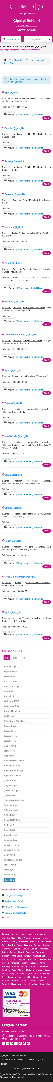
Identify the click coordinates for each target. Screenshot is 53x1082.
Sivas (43, 977)
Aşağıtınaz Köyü (11, 701)
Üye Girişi (31, 13)
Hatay (14, 959)
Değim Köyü (9, 815)
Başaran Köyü (10, 735)
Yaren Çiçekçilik (13, 474)
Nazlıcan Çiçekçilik (15, 227)
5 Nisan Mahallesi (27, 233)
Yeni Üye (22, 13)
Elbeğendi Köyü (11, 849)
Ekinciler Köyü (11, 839)
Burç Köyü (9, 755)
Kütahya (6, 966)
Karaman (33, 966)
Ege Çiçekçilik (12, 92)
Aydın (5, 941)
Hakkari (5, 959)
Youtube (20, 1043)
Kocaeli (34, 962)
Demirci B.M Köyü (12, 820)
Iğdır (29, 959)
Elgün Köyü (9, 854)
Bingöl (41, 941)
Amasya (27, 938)
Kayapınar (16, 200)
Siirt (29, 977)
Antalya (36, 938)
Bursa (19, 945)
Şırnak (15, 980)
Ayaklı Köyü (9, 716)
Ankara (15, 934)
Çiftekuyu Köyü (11, 790)
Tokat (33, 980)
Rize (4, 977)
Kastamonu (45, 959)
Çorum (26, 948)
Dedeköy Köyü (11, 805)
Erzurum (40, 952)
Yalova (35, 984)
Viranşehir (41, 60)
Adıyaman (40, 934)
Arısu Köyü (9, 691)
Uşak (13, 984)
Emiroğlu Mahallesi (13, 859)
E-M (15, 657)
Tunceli (5, 984)
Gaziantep (17, 955)
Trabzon (41, 980)
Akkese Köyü (10, 676)
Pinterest (24, 1043)
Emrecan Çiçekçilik (15, 194)
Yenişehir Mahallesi (32, 268)
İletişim (4, 1063)
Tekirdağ (24, 980)
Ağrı (20, 938)
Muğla (5, 973)
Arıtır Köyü (9, 696)
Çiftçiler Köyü (10, 785)
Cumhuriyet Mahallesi (14, 800)
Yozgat (27, 984)
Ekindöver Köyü (11, 844)
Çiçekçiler (4, 1055)
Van (19, 984)
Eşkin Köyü (9, 62)
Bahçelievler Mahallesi (14, 721)
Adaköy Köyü (10, 666)
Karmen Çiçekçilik (14, 301)
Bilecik (33, 941)
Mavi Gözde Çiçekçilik (16, 436)
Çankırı (17, 948)
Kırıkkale (44, 966)
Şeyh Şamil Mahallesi (37, 582)
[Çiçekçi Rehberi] (5, 60)
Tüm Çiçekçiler (15, 60)
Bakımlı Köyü (10, 725)
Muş (12, 973)
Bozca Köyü (9, 750)
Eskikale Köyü (10, 874)
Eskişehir (6, 955)
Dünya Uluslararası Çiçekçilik (20, 334)
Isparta (22, 959)
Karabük (6, 969)
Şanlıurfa (29, 60)
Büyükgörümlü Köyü (13, 770)
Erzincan (30, 952)
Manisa (39, 969)
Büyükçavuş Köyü (12, 765)
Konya (42, 962)
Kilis (14, 969)
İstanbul (6, 934)
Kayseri (5, 962)
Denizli (34, 948)
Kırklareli (15, 962)
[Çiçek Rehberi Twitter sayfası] (31, 25)
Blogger (11, 1043)
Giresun (27, 955)
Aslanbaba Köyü (12, 706)
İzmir (23, 934)
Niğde (29, 973)
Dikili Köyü (9, 825)
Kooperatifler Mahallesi (34, 307)
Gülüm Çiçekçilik (14, 403)
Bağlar (15, 98)
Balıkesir (23, 941)
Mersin (21, 969)
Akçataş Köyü (10, 671)
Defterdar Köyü (11, 810)
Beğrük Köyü (10, 740)
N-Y (23, 657)
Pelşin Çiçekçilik (13, 540)
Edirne (13, 952)
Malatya (30, 969)
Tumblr (16, 1043)
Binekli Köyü (10, 745)
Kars (35, 959)
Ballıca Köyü (10, 730)
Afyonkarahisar (9, 938)
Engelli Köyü (10, 864)
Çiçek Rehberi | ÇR (30, 1068)
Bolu (4, 945)
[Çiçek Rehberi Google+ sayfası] (33, 25)
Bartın (46, 945)
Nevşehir (20, 973)
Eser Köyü (8, 869)
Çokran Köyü (10, 795)
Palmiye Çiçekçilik (14, 128)
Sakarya (12, 977)
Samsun (21, 977)
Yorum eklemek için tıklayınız (30, 114)
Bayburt (28, 945)
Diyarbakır (6, 98)
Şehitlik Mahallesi (33, 134)
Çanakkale (7, 948)
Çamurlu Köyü (10, 780)
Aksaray (13, 941)
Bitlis (48, 941)
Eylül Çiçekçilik (13, 370)
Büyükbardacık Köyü (14, 760)
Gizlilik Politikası (19, 1055)
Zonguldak (45, 984)
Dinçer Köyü (9, 830)
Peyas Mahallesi (30, 200)
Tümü (46, 118)
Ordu (36, 973)
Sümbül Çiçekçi (13, 507)
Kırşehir (24, 962)
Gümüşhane (39, 955)
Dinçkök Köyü (10, 835)
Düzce (5, 952)
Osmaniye (45, 973)
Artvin (45, 938)
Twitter (7, 1043)
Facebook (3, 1043)
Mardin (48, 969)
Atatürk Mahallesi (12, 711)
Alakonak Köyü (11, 681)
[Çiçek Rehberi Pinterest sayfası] (36, 25)
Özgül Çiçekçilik (13, 263)
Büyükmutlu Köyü (12, 775)
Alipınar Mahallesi (27, 98)
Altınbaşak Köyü (12, 686)
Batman (37, 945)
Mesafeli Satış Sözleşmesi (12, 1059)
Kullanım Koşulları (35, 1059)
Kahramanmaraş (19, 966)
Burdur (11, 945)
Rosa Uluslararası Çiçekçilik (20, 576)
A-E (6, 657)
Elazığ (21, 952)
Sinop (35, 977)
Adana (30, 934)
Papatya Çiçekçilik (14, 161)
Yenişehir (18, 134)
